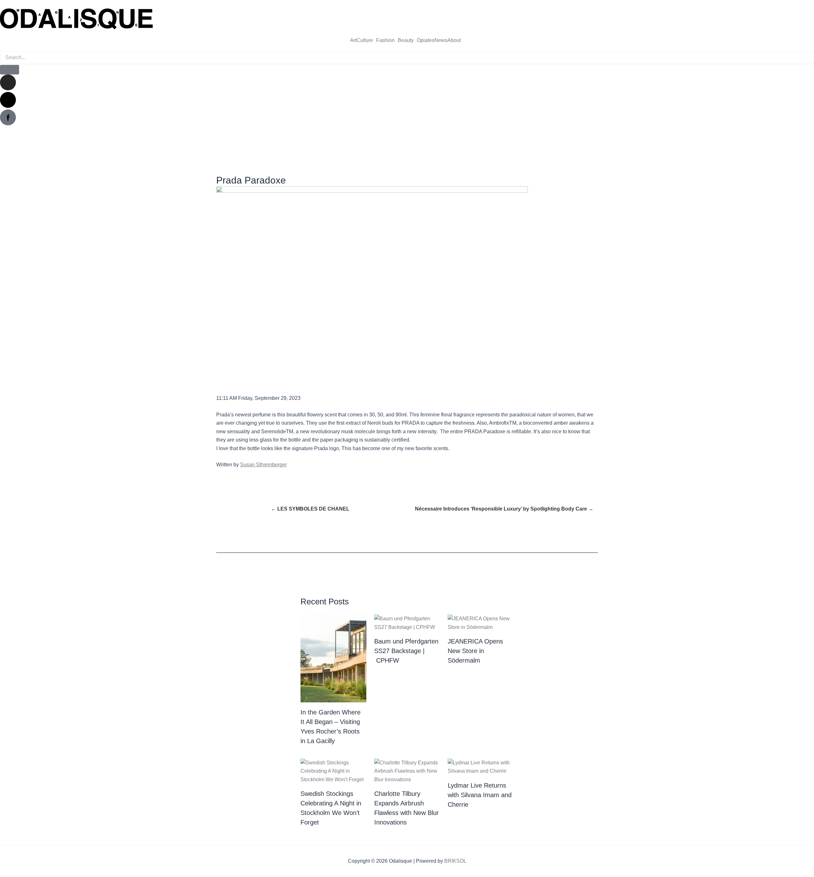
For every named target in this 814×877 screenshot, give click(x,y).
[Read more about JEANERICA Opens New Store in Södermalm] (481, 622)
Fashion (385, 40)
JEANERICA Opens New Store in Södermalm (475, 651)
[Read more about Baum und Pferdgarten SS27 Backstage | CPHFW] (407, 622)
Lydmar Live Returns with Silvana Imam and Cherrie (480, 795)
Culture (364, 40)
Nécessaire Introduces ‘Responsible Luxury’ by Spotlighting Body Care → (504, 509)
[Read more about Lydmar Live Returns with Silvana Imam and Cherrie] (481, 766)
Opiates (425, 40)
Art (353, 40)
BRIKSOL (455, 861)
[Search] (9, 69)
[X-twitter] (8, 100)
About (454, 40)
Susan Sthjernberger (263, 464)
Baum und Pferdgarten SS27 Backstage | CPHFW (406, 651)
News (440, 40)
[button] (366, 40)
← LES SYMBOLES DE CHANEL (310, 509)
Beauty (406, 40)
